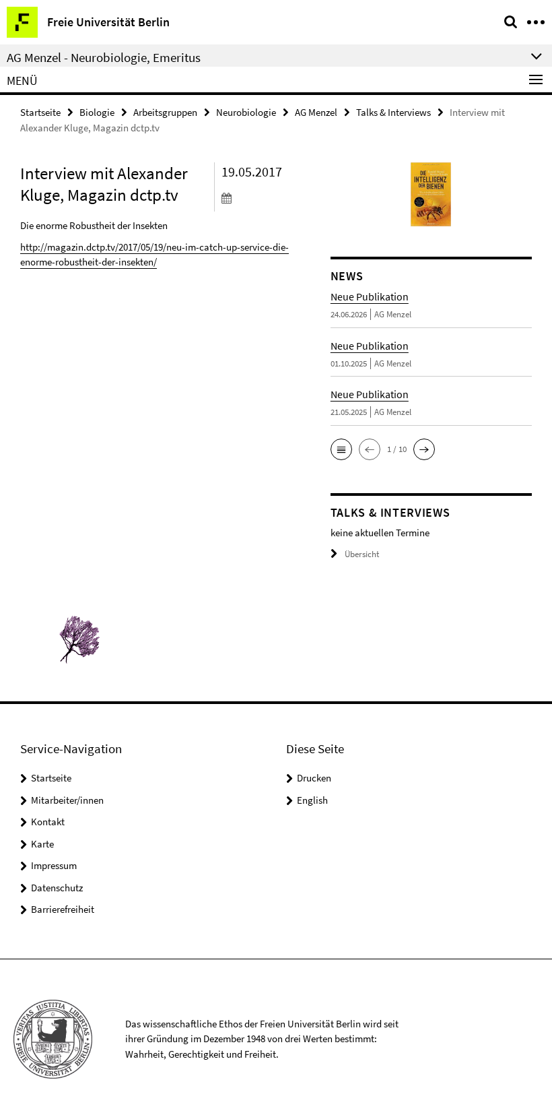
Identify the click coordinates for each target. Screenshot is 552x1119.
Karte (42, 843)
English (312, 800)
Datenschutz (57, 887)
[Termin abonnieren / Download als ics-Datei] (265, 197)
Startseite (40, 112)
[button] (341, 449)
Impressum (54, 865)
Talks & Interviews (393, 112)
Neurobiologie (246, 112)
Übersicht (362, 554)
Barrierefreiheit (62, 909)
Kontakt (48, 821)
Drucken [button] (314, 777)
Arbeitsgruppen (165, 112)
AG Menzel (316, 112)
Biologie (96, 112)
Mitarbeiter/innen (67, 800)
